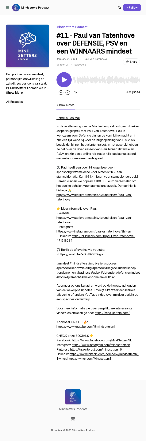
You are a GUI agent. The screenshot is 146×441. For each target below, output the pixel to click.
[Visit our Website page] (73, 419)
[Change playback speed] (76, 92)
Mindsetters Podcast (35, 7)
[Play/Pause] (64, 79)
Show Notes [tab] (66, 105)
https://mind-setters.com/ (112, 313)
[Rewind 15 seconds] (61, 92)
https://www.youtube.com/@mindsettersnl (85, 326)
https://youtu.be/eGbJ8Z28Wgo (81, 254)
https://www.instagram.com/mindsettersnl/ (101, 345)
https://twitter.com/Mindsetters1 (89, 358)
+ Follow (132, 7)
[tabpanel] (98, 240)
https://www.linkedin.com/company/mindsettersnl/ (104, 354)
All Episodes (14, 102)
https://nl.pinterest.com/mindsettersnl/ (96, 349)
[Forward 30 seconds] (68, 92)
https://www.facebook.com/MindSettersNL (102, 340)
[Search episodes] (119, 7)
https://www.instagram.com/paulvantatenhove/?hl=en (93, 231)
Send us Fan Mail (68, 118)
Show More (14, 92)
